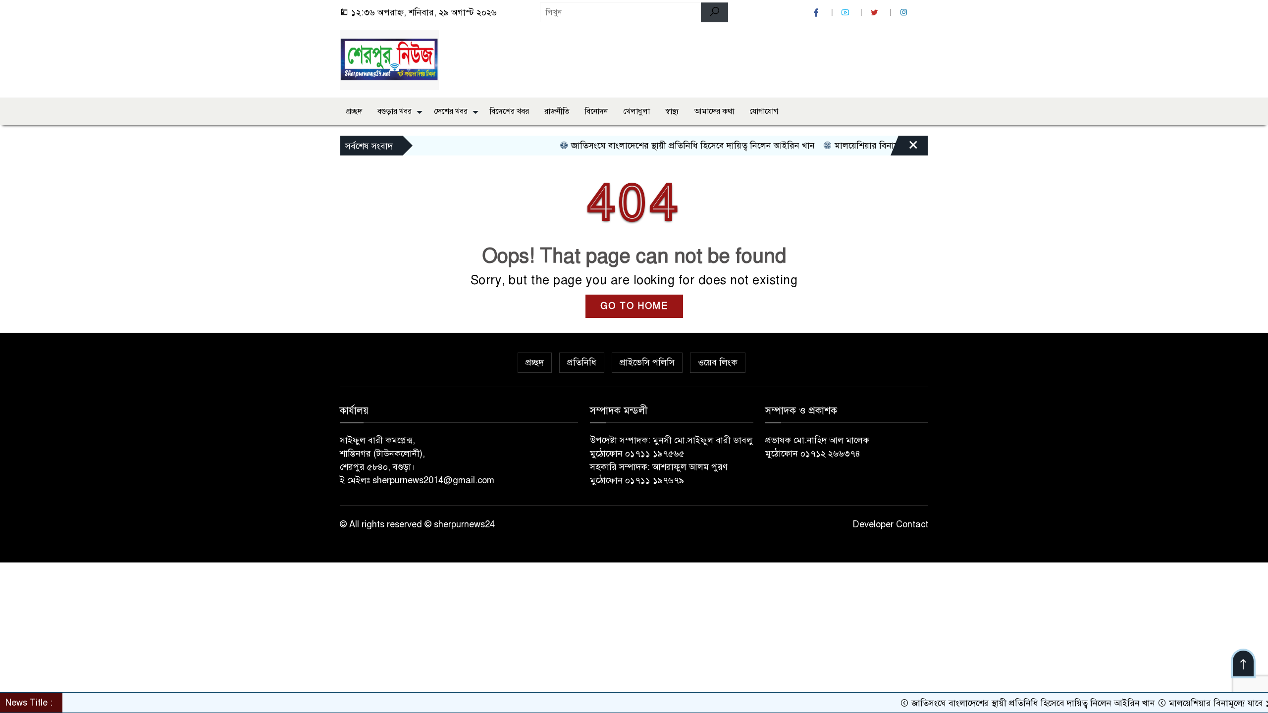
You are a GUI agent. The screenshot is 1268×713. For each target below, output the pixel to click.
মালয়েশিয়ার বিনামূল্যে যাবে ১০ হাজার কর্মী (885, 145)
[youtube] (846, 12)
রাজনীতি (557, 111)
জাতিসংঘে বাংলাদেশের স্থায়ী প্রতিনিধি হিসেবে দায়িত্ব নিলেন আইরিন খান (670, 145)
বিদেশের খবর (509, 111)
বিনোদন (596, 111)
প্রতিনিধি (581, 362)
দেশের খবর (451, 111)
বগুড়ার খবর (394, 111)
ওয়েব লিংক (718, 362)
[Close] (904, 148)
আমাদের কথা (714, 111)
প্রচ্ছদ (354, 111)
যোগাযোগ (763, 111)
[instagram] (905, 12)
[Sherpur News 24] (389, 59)
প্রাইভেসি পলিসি (647, 362)
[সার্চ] (714, 12)
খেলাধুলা (636, 111)
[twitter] (876, 12)
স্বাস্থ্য (672, 111)
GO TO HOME (634, 306)
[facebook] (817, 12)
